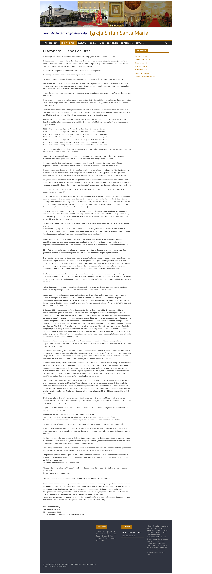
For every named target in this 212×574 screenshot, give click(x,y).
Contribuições (127, 43)
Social (93, 43)
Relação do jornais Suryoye (131, 532)
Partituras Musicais (141, 70)
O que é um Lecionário (143, 73)
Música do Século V (142, 66)
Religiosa (53, 43)
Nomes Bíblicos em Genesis (145, 77)
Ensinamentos (67, 43)
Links (102, 43)
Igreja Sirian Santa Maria (119, 32)
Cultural (82, 43)
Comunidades (112, 43)
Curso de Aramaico (141, 63)
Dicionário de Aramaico (143, 59)
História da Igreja (141, 56)
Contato (140, 43)
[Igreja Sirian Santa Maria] (106, 2)
